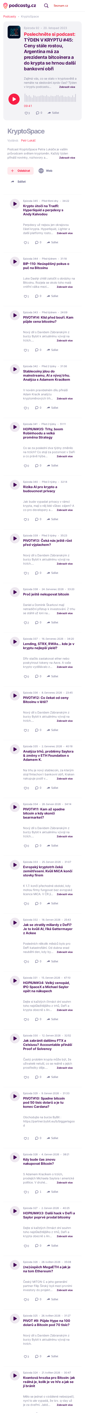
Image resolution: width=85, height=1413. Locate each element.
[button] (39, 113)
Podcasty (9, 16)
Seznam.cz (61, 5)
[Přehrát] (14, 99)
